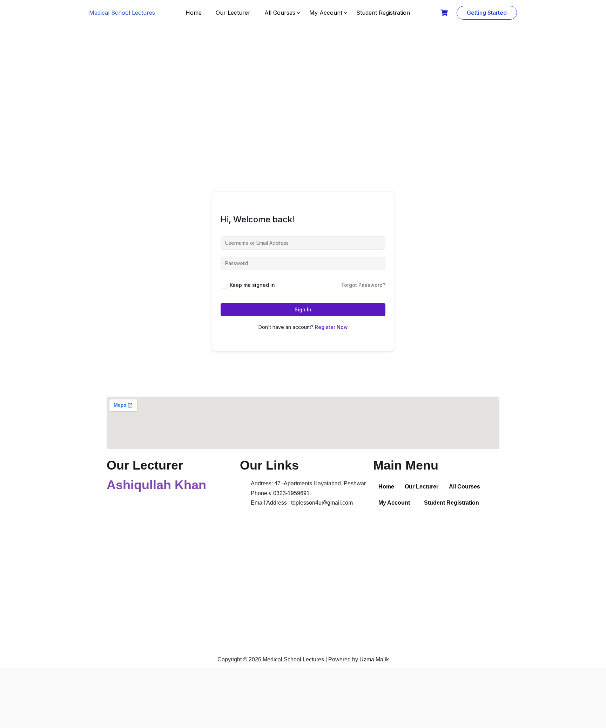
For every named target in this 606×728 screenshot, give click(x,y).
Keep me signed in (252, 285)
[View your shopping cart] (445, 12)
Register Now (331, 327)
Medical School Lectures (122, 12)
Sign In (303, 309)
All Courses (279, 12)
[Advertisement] (303, 96)
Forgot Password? (363, 285)
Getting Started (487, 12)
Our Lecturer (233, 12)
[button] (466, 487)
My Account (325, 12)
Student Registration (383, 12)
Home (194, 12)
